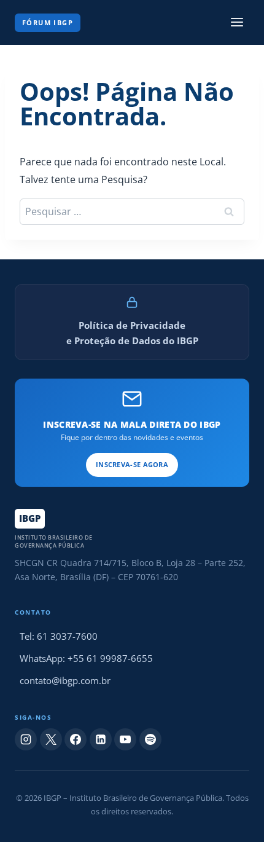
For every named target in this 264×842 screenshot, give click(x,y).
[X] (51, 739)
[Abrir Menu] (236, 22)
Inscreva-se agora (132, 464)
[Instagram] (26, 739)
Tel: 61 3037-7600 (59, 636)
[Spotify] (150, 739)
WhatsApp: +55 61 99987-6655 (86, 658)
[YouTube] (125, 739)
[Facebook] (75, 739)
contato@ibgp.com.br (65, 680)
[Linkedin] (101, 739)
